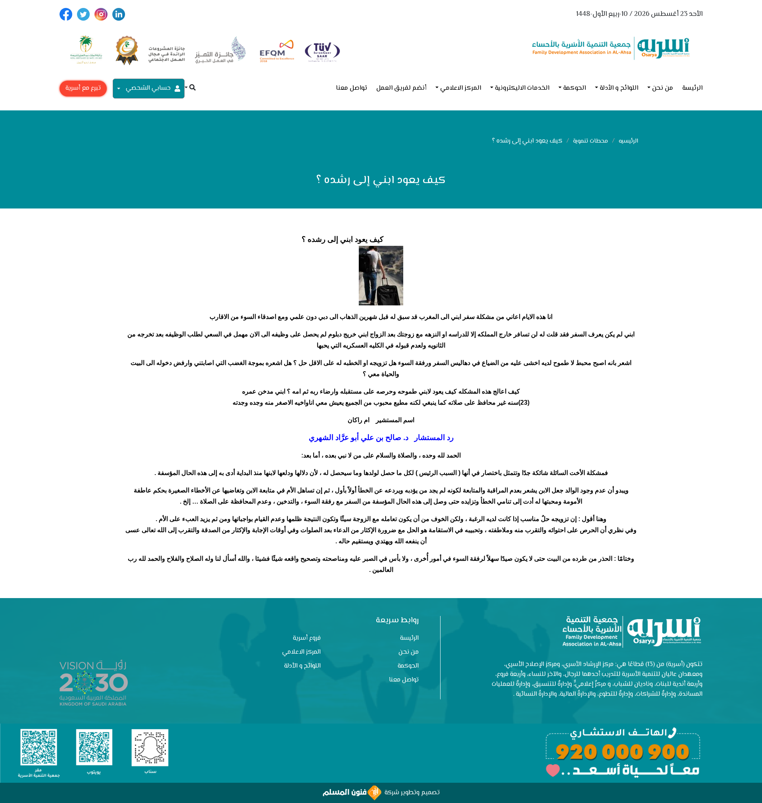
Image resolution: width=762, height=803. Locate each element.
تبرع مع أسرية (83, 88)
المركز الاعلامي (460, 88)
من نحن (662, 88)
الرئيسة (692, 88)
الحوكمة (574, 88)
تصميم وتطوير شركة (410, 793)
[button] (190, 88)
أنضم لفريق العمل (401, 88)
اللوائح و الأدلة (619, 88)
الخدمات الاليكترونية (522, 88)
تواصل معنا (351, 88)
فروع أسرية (307, 638)
